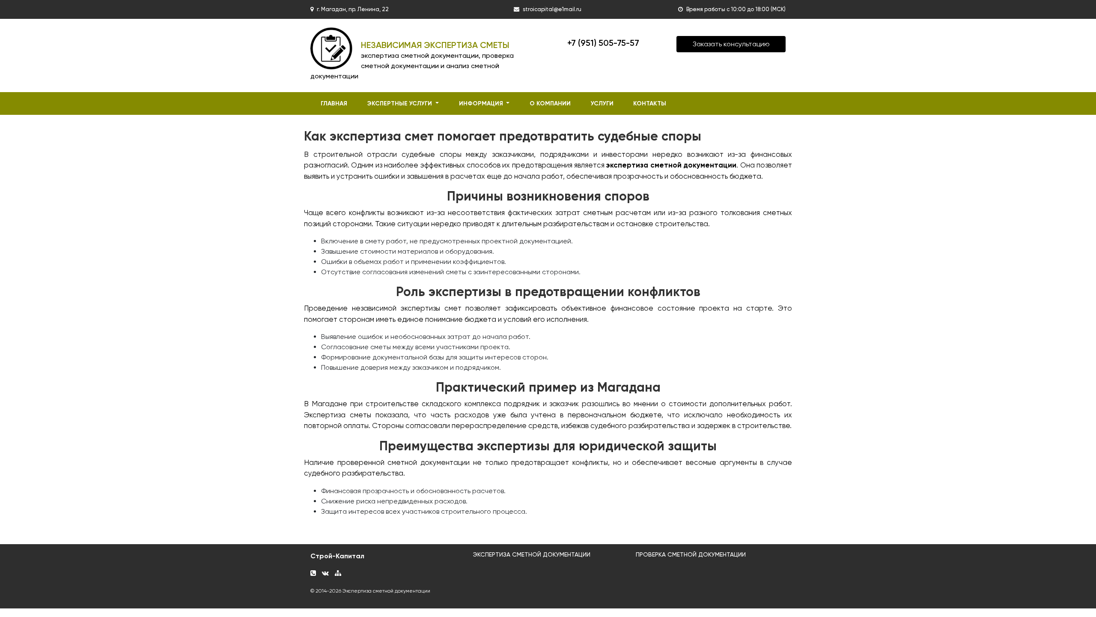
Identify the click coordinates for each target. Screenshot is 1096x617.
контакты (649, 103)
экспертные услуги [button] (400, 103)
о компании (550, 103)
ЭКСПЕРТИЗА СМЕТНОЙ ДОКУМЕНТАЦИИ (531, 554)
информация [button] (482, 103)
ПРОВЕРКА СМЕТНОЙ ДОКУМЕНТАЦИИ (691, 554)
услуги (602, 103)
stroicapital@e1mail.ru (552, 9)
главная (334, 103)
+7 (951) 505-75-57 (603, 43)
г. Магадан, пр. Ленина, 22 (353, 9)
